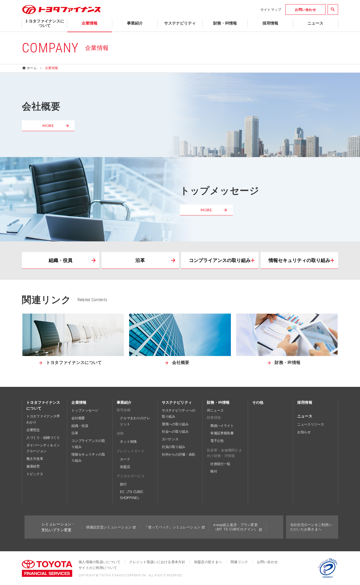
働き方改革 (34, 459)
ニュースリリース (310, 424)
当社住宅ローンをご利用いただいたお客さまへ (311, 527)
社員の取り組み (173, 447)
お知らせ (304, 432)
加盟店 (125, 467)
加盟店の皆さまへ (208, 562)
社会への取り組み (175, 431)
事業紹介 (124, 402)
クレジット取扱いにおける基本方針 (157, 562)
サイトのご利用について (98, 568)
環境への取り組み (175, 424)
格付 (213, 471)
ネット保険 (128, 441)
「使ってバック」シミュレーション (172, 527)
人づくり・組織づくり (43, 438)
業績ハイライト (222, 426)
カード (125, 459)
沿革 (140, 260)
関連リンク (239, 562)
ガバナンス (170, 439)
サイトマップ (270, 10)
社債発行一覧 (220, 464)
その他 (258, 402)
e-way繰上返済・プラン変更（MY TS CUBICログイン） (235, 527)
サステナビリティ (177, 402)
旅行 (123, 484)
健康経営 (33, 466)
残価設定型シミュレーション (109, 527)
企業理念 (33, 430)
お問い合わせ (267, 562)
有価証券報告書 (222, 433)
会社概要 (78, 418)
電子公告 (217, 441)
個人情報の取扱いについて (99, 562)
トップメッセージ (84, 410)
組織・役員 (60, 260)
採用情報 (304, 402)
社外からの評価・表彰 (178, 454)
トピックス (34, 474)
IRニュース (215, 410)
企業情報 (78, 402)
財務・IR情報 (218, 402)
